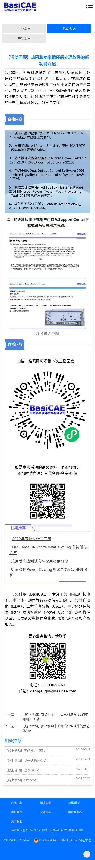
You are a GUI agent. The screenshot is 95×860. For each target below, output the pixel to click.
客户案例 (16, 812)
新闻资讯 (74, 803)
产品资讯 (24, 38)
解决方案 (45, 803)
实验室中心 (75, 812)
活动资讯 (69, 28)
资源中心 (45, 812)
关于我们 (16, 821)
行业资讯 (24, 28)
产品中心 (16, 803)
